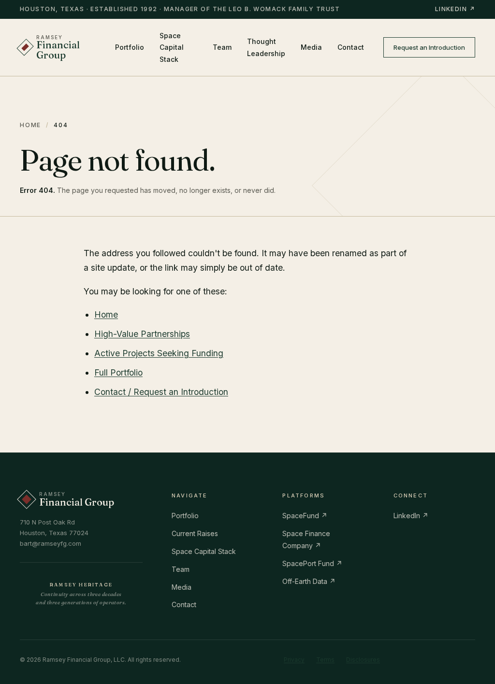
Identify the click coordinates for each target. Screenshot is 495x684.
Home (30, 125)
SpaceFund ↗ (304, 515)
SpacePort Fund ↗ (312, 563)
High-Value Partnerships (142, 334)
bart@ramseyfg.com (50, 543)
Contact (350, 47)
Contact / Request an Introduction (161, 392)
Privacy (294, 659)
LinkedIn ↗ (455, 9)
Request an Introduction (429, 47)
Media (311, 47)
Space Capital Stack (172, 47)
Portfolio (129, 47)
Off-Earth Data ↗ (308, 581)
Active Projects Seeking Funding (158, 353)
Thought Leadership (266, 47)
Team (222, 47)
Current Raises (195, 533)
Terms (325, 659)
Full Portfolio (118, 372)
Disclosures (363, 659)
